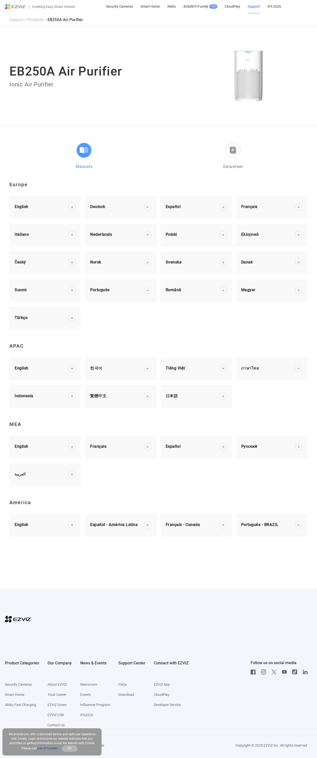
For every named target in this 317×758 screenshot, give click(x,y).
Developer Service (167, 705)
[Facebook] (254, 672)
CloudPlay (161, 695)
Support (16, 19)
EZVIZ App (162, 684)
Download (126, 695)
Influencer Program (95, 705)
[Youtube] (285, 672)
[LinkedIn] (306, 672)
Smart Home (14, 695)
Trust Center (57, 695)
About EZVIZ (57, 684)
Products (35, 19)
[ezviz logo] (15, 6)
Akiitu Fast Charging (20, 705)
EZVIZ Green (57, 705)
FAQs (122, 684)
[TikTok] (296, 672)
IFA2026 (86, 715)
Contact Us (56, 725)
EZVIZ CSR (56, 715)
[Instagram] (264, 672)
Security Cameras (18, 684)
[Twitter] (275, 672)
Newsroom (88, 684)
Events (85, 695)
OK (70, 748)
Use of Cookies (47, 748)
